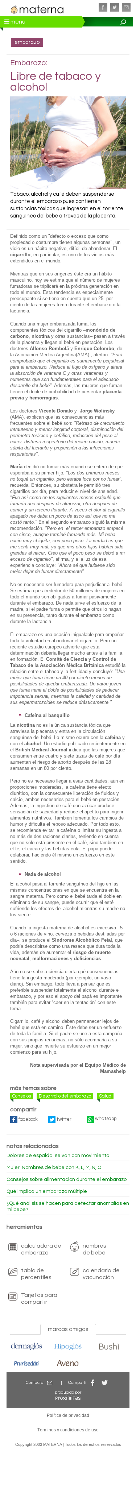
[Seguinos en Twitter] (114, 7)
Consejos (21, 1096)
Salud (105, 1096)
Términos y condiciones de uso (68, 1430)
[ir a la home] (37, 9)
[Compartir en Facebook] (92, 1382)
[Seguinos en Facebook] (103, 7)
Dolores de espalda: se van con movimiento (58, 1155)
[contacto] (126, 7)
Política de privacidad (68, 1415)
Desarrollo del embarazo (65, 1096)
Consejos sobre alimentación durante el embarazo (67, 1179)
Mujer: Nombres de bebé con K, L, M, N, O (54, 1167)
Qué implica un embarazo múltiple (47, 1191)
